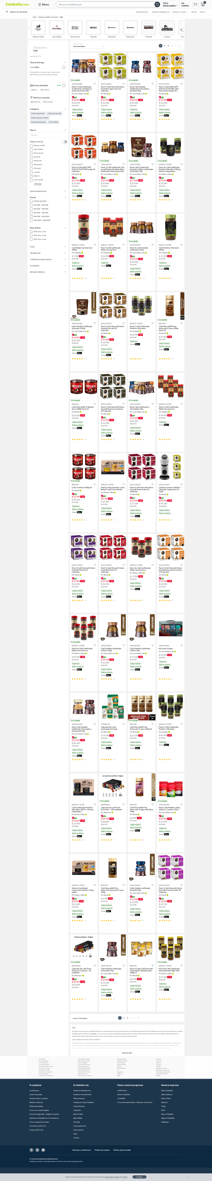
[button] (108, 4)
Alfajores (158, 1059)
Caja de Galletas (121, 1068)
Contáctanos (34, 1090)
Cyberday (77, 1110)
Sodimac (164, 1102)
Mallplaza (165, 1122)
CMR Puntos (122, 1090)
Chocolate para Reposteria (163, 1072)
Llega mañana (44, 90)
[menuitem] (178, 12)
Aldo (75, 1134)
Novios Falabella (123, 1094)
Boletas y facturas (36, 1102)
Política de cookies (102, 1150)
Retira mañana (48, 102)
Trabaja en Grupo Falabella (83, 1102)
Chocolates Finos (82, 1073)
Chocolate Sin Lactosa (84, 1061)
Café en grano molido (39, 118)
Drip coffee (53, 122)
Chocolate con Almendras (46, 1075)
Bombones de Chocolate (162, 1070)
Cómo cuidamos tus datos (39, 1122)
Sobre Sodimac (166, 1094)
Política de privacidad (122, 1150)
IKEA (163, 1110)
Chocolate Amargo (44, 1064)
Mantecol (158, 1062)
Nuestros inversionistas (82, 1094)
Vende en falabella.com (82, 1090)
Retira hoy (36, 102)
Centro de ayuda (35, 1094)
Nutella (158, 1075)
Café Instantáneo (121, 1064)
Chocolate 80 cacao (83, 1066)
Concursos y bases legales (39, 1110)
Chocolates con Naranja (84, 1075)
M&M (118, 1075)
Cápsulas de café (54, 113)
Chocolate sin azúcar (44, 1068)
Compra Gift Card (36, 1130)
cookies (124, 1177)
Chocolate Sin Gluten (84, 1059)
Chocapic (158, 1064)
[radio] (73, 119)
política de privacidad (112, 1177)
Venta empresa (79, 1098)
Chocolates (42, 1059)
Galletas (119, 1066)
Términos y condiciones (81, 1150)
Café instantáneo (38, 113)
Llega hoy (34, 90)
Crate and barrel (79, 1126)
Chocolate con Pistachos (45, 1072)
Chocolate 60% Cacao (84, 1070)
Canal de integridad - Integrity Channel (44, 1114)
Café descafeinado (38, 122)
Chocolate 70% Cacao (84, 1064)
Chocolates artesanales (84, 1068)
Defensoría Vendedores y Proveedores (44, 1118)
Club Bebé (121, 1098)
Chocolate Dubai (43, 1061)
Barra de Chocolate (161, 1068)
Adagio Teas (120, 1072)
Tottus (163, 1106)
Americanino (78, 1130)
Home (34, 17)
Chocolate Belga (82, 1062)
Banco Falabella (167, 1114)
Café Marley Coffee (122, 1061)
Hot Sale (76, 1122)
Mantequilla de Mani (161, 1073)
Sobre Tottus (166, 1098)
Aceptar (139, 1177)
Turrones (158, 1061)
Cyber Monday (79, 1106)
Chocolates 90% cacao (84, 1072)
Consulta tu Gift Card (37, 1126)
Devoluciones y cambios (38, 1098)
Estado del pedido (36, 1106)
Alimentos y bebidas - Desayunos (48, 17)
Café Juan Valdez (121, 1059)
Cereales (158, 1066)
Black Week (77, 1118)
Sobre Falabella (167, 1090)
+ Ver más (37, 184)
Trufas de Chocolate (44, 1070)
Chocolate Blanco (44, 1062)
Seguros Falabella (167, 1118)
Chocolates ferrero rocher (46, 1066)
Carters (76, 1138)
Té (117, 1070)
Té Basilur (119, 1073)
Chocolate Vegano (44, 1073)
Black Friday (78, 1114)
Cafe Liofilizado (121, 1062)
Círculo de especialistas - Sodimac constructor (134, 1102)
